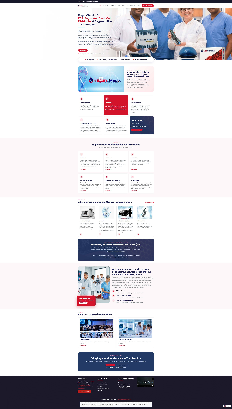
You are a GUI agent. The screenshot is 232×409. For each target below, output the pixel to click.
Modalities (105, 5)
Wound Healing (81, 388)
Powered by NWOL (127, 399)
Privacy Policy (121, 399)
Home (100, 5)
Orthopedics (80, 387)
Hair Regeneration (81, 385)
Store (118, 5)
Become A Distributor (85, 391)
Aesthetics (88, 385)
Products (112, 5)
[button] (106, 5)
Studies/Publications (130, 5)
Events (123, 5)
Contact (138, 5)
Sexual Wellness (86, 387)
